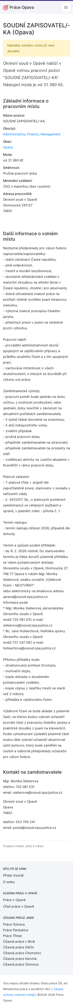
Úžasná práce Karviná (19, 959)
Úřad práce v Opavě (18, 906)
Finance (33, 134)
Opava (8, 147)
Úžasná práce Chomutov (22, 953)
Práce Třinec (12, 936)
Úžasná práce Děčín (18, 947)
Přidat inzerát (13, 875)
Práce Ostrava (14, 924)
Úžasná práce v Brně (19, 941)
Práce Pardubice (15, 930)
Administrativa (14, 134)
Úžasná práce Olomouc (21, 964)
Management (50, 134)
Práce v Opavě (14, 900)
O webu (9, 882)
